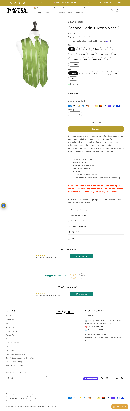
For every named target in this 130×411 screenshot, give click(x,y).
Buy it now (96, 129)
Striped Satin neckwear (103, 200)
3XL (115, 54)
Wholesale (10, 350)
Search (8, 316)
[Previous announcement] (42, 3)
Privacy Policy (11, 331)
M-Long (96, 49)
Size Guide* (73, 94)
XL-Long (82, 54)
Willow (84, 73)
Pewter (115, 73)
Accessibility (11, 327)
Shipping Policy (12, 339)
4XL (85, 59)
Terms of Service (12, 343)
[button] (38, 8)
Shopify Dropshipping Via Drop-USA (20, 358)
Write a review (81, 256)
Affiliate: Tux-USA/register (16, 366)
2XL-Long (104, 54)
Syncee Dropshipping (14, 362)
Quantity (71, 110)
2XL (92, 54)
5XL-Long (74, 64)
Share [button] (73, 239)
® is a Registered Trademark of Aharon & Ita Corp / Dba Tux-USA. (39, 406)
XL (72, 54)
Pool (105, 73)
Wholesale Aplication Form (16, 354)
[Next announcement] (88, 3)
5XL (108, 59)
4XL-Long (97, 59)
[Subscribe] (44, 378)
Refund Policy (11, 335)
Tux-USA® (14, 406)
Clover (73, 73)
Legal (8, 346)
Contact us (10, 320)
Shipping (71, 37)
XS (72, 49)
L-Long (114, 49)
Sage (95, 73)
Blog (7, 323)
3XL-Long (74, 59)
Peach (73, 78)
